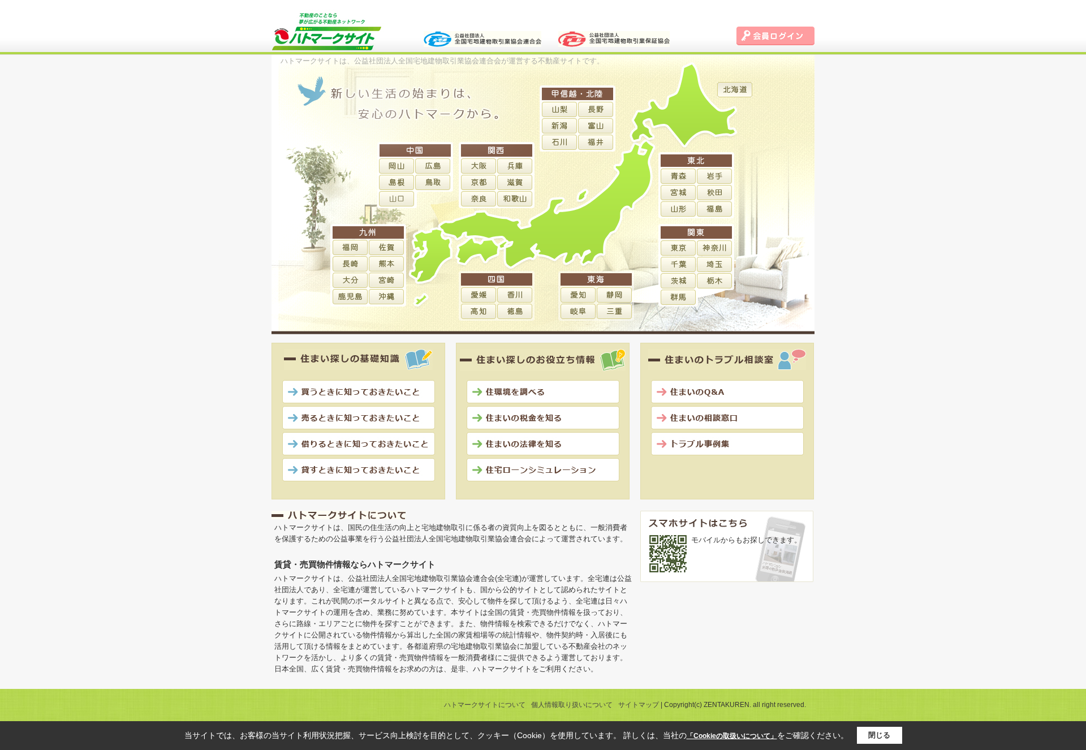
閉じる (879, 735)
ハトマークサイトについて (484, 705)
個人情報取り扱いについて (572, 705)
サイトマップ (638, 705)
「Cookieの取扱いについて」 (732, 736)
